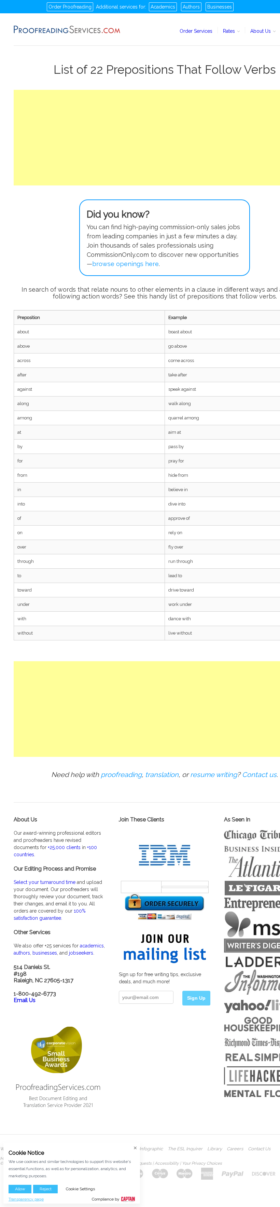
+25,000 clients (64, 847)
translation (162, 775)
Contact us (259, 775)
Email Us (25, 1000)
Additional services (117, 7)
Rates (229, 31)
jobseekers (81, 953)
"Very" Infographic (144, 1149)
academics (92, 945)
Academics (163, 7)
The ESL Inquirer (185, 1149)
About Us (261, 31)
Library (214, 1149)
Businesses (219, 7)
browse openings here (125, 263)
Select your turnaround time (44, 882)
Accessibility (167, 1163)
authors (22, 953)
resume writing (213, 775)
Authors (191, 7)
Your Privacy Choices (202, 1163)
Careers (235, 1149)
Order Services (196, 31)
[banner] (67, 29)
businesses (44, 953)
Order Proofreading (70, 7)
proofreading (121, 775)
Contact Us (259, 1149)
